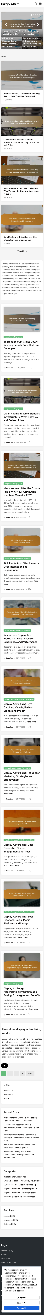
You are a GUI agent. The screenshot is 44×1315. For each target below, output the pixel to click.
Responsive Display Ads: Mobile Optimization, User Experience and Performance (20, 638)
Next (30, 1073)
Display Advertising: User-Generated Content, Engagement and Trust (19, 848)
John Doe (9, 368)
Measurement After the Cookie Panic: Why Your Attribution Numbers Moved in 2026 (22, 191)
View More (22, 251)
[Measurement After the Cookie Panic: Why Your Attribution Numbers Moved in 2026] (22, 170)
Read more (34, 653)
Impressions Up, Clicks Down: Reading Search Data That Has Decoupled (21, 345)
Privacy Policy (7, 1250)
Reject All (21, 1303)
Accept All (21, 1308)
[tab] (3, 56)
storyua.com (10, 4)
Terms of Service (8, 1262)
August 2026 (9, 1216)
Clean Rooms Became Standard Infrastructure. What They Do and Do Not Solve (21, 142)
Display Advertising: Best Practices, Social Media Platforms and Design (18, 920)
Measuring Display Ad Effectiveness (19, 1197)
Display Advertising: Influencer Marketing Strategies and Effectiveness (22, 776)
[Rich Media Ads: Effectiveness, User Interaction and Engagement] (22, 219)
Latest (3, 56)
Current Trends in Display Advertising (17, 768)
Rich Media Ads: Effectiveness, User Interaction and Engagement (21, 567)
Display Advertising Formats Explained (17, 558)
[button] (31, 15)
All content (8, 1094)
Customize (21, 1298)
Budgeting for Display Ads (13, 337)
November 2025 (11, 1220)
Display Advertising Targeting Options (20, 1193)
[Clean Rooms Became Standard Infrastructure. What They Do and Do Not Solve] (32, 43)
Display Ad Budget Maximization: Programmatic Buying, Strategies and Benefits (22, 992)
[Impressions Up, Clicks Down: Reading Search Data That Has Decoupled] (22, 24)
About (6, 1098)
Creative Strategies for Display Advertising (19, 699)
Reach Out (8, 1090)
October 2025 (10, 1224)
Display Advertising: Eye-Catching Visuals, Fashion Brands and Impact (18, 707)
